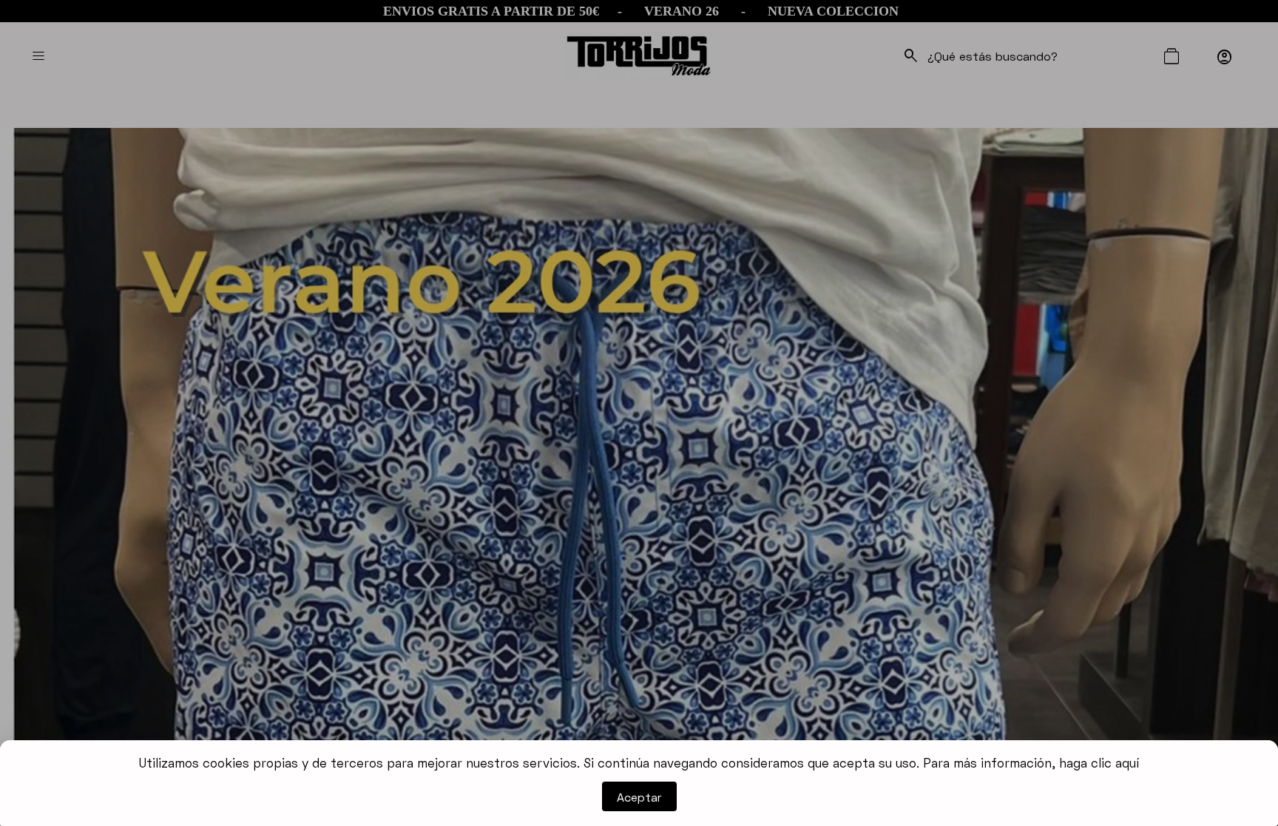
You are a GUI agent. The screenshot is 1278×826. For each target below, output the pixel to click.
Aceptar (639, 797)
